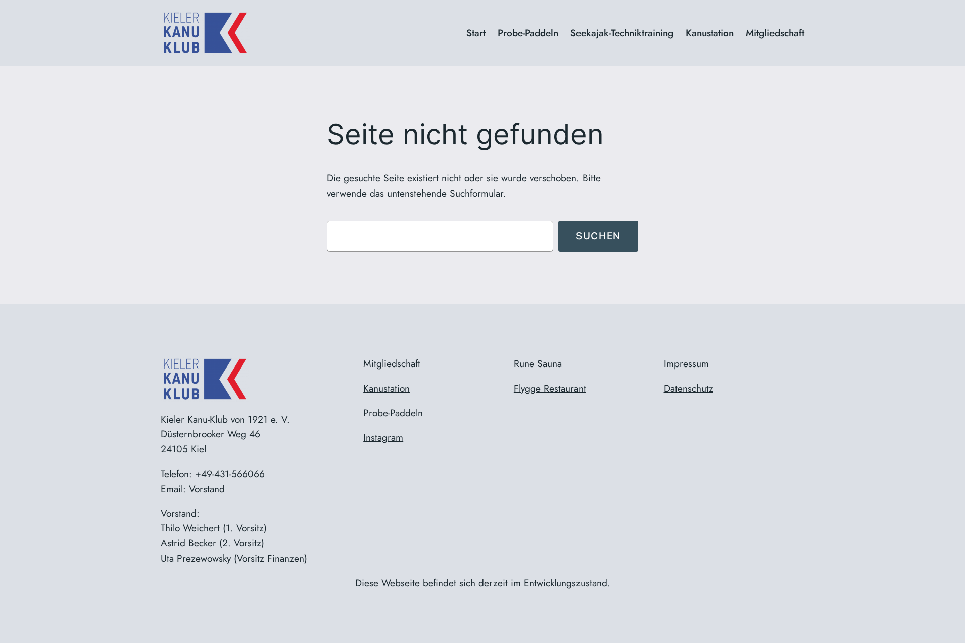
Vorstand (207, 489)
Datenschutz (688, 388)
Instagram (383, 437)
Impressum (686, 363)
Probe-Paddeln (393, 413)
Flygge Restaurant (550, 388)
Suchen (598, 236)
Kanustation (386, 388)
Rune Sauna (538, 363)
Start (476, 33)
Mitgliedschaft (391, 363)
